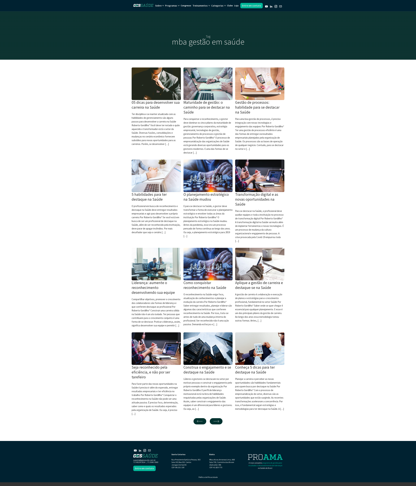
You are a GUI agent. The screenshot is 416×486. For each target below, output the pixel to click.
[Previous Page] (199, 421)
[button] (158, 5)
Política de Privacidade (208, 477)
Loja (236, 5)
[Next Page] (216, 421)
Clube (230, 5)
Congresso (186, 5)
